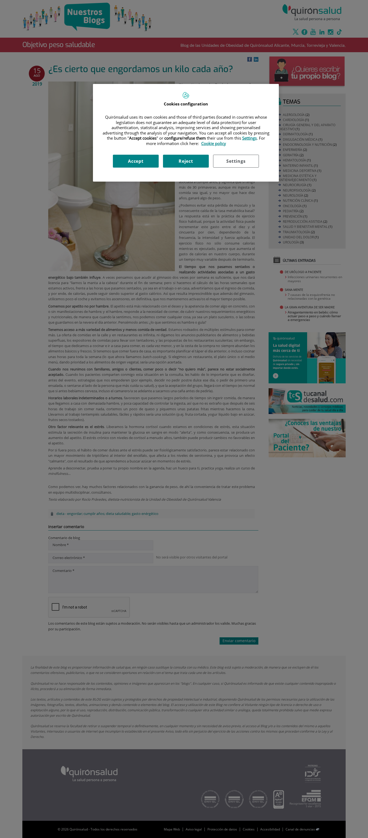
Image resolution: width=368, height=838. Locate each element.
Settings (235, 161)
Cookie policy (213, 143)
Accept (136, 161)
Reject (186, 161)
